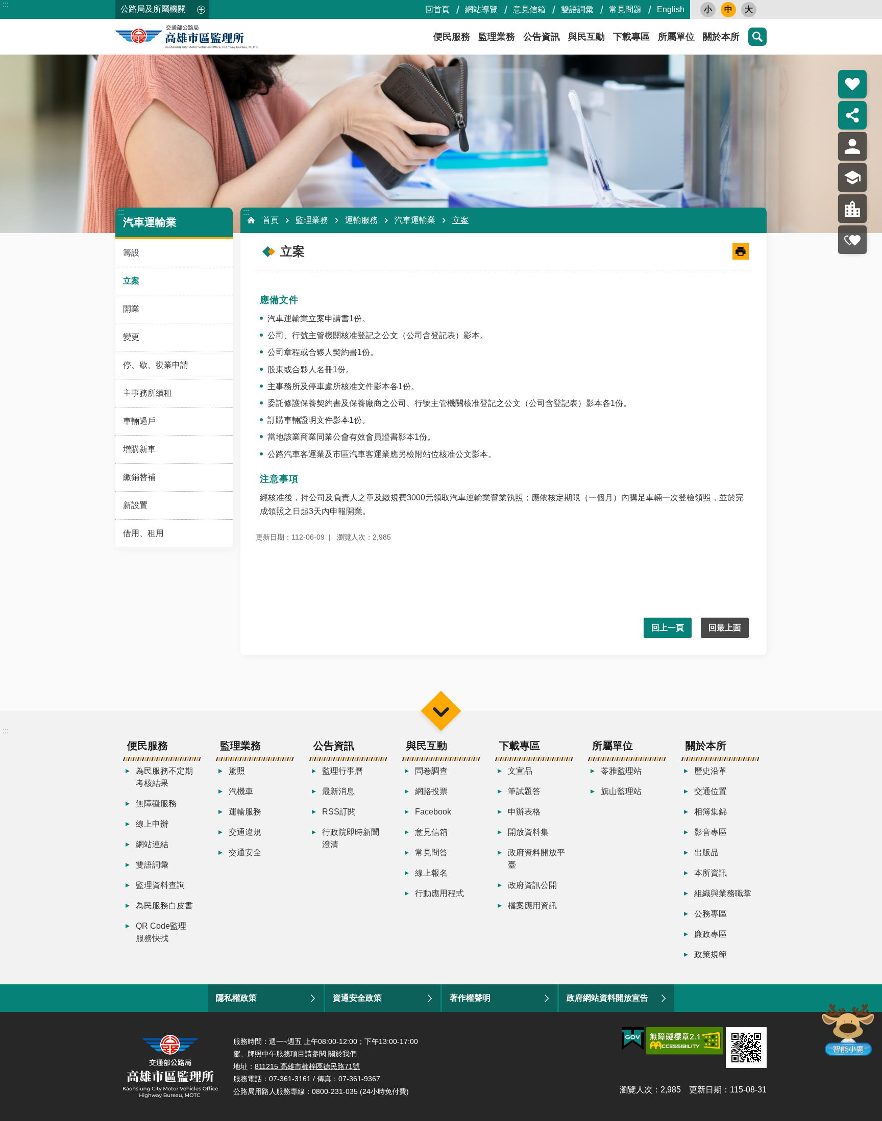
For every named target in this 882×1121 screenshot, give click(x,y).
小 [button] (708, 9)
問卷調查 (431, 771)
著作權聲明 (470, 997)
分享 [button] (852, 115)
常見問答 (431, 852)
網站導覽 (481, 9)
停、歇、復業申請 (155, 365)
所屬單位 (676, 37)
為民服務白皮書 (164, 905)
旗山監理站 (621, 791)
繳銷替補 (139, 477)
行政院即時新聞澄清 (350, 838)
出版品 (706, 852)
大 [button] (749, 9)
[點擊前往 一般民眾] (852, 146)
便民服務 (451, 37)
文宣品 (520, 771)
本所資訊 (710, 873)
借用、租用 (143, 533)
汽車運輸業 (415, 220)
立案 (131, 280)
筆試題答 (524, 791)
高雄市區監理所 (207, 36)
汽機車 (241, 791)
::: (6, 4)
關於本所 (721, 37)
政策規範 (710, 954)
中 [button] (728, 9)
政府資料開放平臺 (536, 858)
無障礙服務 (156, 803)
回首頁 (437, 9)
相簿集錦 (710, 811)
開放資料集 (528, 832)
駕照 (237, 771)
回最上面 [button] (724, 627)
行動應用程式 (439, 893)
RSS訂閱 (339, 811)
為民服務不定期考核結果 (164, 777)
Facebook (433, 811)
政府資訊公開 (532, 885)
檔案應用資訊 (532, 905)
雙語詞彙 (577, 9)
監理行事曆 (342, 771)
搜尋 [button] (757, 37)
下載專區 (631, 37)
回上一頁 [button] (667, 627)
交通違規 (245, 832)
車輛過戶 (139, 421)
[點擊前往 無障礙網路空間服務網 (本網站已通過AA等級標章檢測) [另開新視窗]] (684, 1041)
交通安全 (245, 852)
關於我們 (342, 1054)
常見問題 (625, 9)
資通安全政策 (357, 997)
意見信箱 (529, 9)
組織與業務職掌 (722, 893)
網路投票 (431, 791)
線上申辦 (152, 824)
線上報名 (431, 873)
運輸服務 (361, 220)
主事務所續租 (147, 393)
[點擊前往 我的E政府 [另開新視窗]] (633, 1039)
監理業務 (496, 37)
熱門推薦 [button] (852, 84)
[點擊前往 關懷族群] (852, 239)
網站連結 (152, 844)
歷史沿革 (710, 771)
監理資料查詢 (160, 885)
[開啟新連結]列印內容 (740, 251)
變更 (131, 337)
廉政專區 (710, 934)
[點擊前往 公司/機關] (852, 208)
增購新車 (139, 449)
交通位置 (710, 791)
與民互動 (586, 37)
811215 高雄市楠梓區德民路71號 (307, 1066)
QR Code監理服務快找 (161, 932)
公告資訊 (541, 37)
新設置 (135, 505)
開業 (131, 308)
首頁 (270, 220)
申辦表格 (524, 811)
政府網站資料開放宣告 (607, 997)
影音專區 (710, 832)
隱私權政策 (236, 997)
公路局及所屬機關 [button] (153, 9)
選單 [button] (441, 711)
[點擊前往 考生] (852, 177)
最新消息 (338, 791)
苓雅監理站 (621, 771)
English (670, 9)
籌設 (131, 252)
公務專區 (710, 913)
